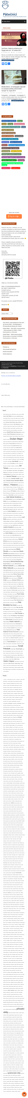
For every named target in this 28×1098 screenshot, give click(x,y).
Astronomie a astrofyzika (9, 121)
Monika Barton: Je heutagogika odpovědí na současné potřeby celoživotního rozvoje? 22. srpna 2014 (13, 89)
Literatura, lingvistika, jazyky (10, 139)
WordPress (14, 366)
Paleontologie (6, 151)
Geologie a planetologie (8, 133)
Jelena (13, 92)
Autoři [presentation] (4, 410)
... (17, 100)
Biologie (20, 121)
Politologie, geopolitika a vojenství (11, 154)
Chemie (4, 124)
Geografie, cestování (7, 130)
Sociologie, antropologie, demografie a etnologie (12, 164)
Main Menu (7, 21)
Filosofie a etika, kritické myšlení (11, 127)
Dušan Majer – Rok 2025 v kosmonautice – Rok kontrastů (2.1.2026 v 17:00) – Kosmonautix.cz (14, 330)
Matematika (5, 142)
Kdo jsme (14, 332)
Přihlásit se (6, 347)
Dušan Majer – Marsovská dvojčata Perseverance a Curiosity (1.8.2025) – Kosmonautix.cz (13, 336)
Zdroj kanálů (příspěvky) (9, 349)
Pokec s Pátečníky (16, 151)
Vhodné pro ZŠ (16, 168)
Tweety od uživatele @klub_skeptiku (11, 375)
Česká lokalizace (7, 354)
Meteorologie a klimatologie (16, 145)
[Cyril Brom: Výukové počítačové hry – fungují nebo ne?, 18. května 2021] (14, 38)
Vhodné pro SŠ (6, 168)
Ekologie (10, 124)
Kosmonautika (19, 136)
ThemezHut (6, 367)
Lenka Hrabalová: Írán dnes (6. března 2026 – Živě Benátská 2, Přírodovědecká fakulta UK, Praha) (13, 324)
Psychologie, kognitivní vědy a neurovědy (13, 157)
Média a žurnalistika (16, 142)
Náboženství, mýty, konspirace (10, 148)
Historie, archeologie (7, 136)
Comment (20, 52)
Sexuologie (21, 160)
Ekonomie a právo (19, 124)
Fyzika (23, 127)
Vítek (13, 52)
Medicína (4, 145)
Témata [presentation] (4, 675)
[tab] (4, 410)
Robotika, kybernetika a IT (9, 160)
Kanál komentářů (7, 351)
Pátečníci (10, 14)
